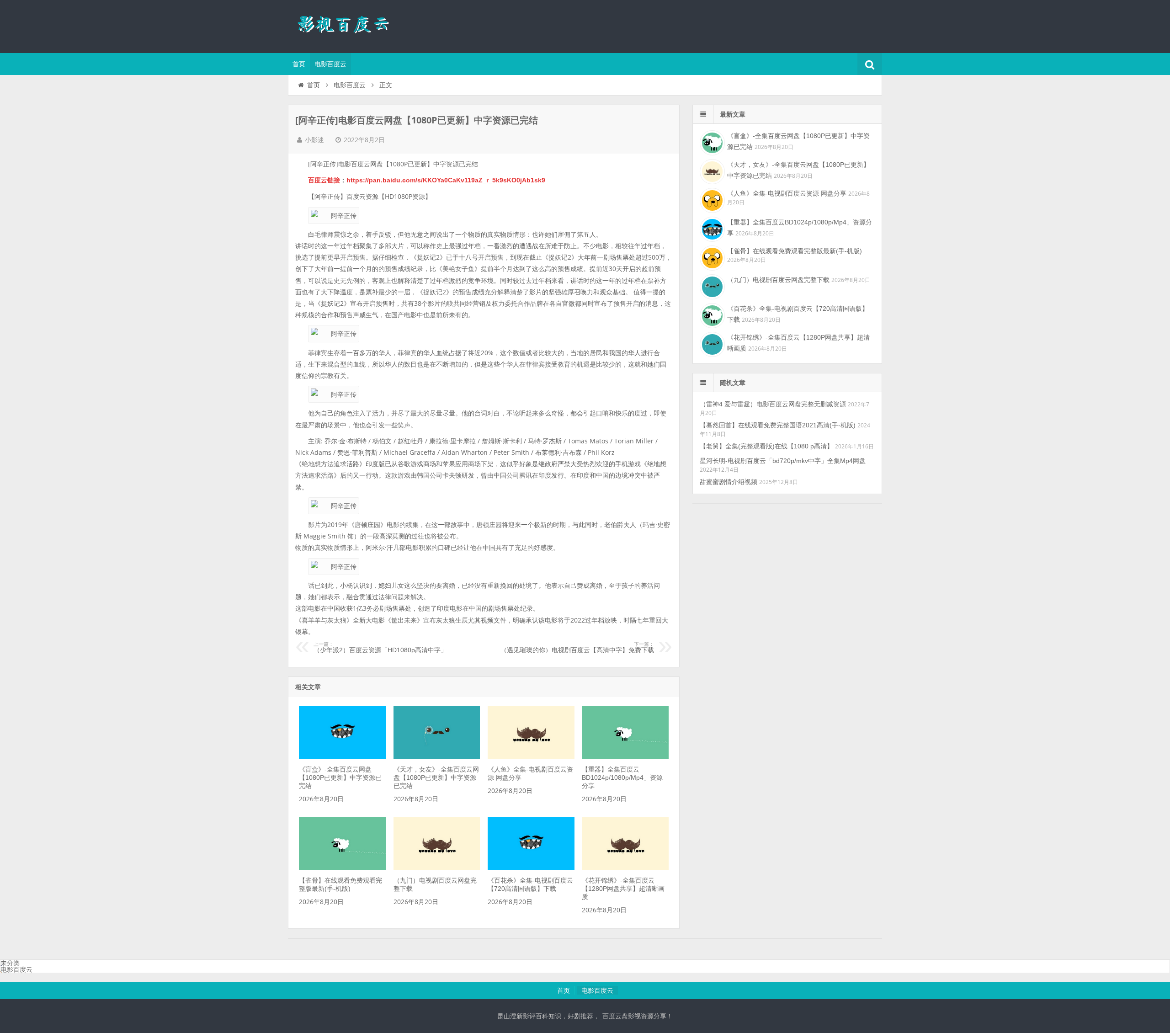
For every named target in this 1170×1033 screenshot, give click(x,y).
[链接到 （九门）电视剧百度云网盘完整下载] (437, 867)
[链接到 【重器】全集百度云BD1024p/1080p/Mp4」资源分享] (625, 756)
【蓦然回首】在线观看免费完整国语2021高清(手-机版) (778, 425)
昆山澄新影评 (347, 25)
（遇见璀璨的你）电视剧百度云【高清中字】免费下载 (577, 648)
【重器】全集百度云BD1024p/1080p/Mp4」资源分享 (622, 777)
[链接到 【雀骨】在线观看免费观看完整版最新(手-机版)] (342, 867)
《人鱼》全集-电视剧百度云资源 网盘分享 (786, 193)
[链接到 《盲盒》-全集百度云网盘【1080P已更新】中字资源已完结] (342, 756)
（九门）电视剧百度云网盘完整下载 (778, 279)
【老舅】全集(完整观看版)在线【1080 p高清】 (766, 446)
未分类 (10, 963)
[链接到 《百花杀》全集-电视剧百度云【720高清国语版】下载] (531, 867)
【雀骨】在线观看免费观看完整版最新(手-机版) (794, 251)
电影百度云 (330, 64)
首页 (298, 64)
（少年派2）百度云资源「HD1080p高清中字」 (380, 648)
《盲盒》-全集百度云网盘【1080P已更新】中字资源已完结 (340, 777)
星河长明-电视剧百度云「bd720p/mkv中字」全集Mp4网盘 (783, 460)
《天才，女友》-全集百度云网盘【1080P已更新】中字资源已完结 (436, 777)
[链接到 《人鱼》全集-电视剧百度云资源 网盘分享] (531, 756)
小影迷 (314, 140)
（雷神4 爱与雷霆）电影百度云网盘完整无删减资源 (773, 404)
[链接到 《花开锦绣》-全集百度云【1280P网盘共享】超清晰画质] (625, 867)
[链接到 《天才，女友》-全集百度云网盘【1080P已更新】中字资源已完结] (437, 756)
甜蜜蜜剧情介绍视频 (728, 481)
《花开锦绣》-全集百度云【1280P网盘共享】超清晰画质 (623, 888)
